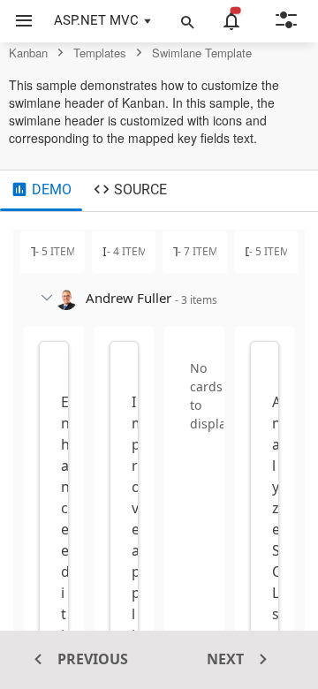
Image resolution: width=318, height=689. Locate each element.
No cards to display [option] (211, 396)
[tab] (41, 190)
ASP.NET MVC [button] (96, 20)
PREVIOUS (91, 659)
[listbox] (194, 388)
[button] (17, 21)
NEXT (227, 659)
